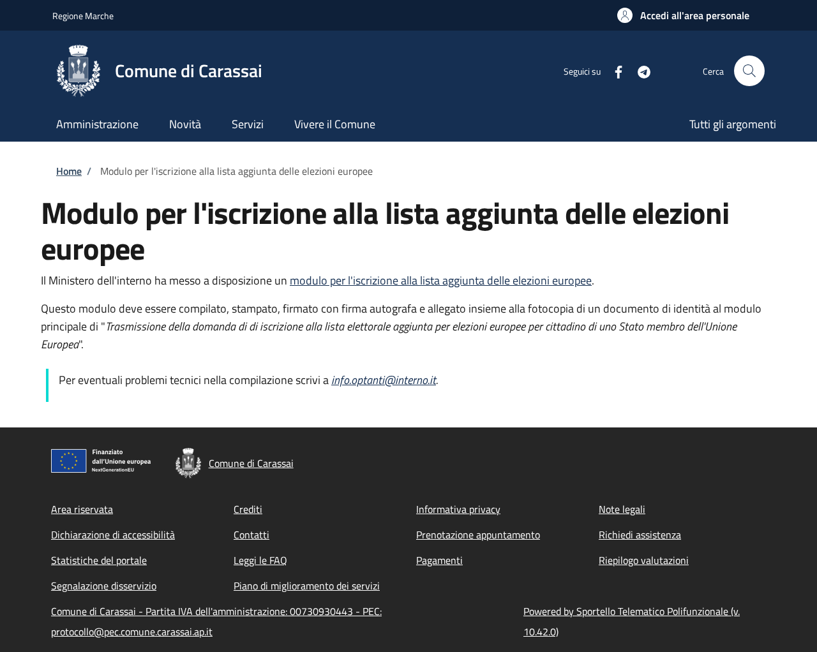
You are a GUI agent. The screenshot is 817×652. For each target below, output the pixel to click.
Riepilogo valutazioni (644, 560)
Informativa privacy (458, 509)
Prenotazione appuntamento (478, 534)
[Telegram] (639, 70)
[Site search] (749, 71)
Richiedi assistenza (640, 534)
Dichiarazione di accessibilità (113, 534)
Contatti (251, 534)
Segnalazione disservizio (103, 585)
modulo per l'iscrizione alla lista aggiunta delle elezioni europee (441, 280)
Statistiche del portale (99, 560)
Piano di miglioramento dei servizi (307, 585)
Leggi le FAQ (260, 560)
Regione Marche (83, 15)
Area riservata (82, 509)
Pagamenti (439, 560)
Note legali (622, 509)
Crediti (248, 509)
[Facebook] (613, 70)
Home (69, 171)
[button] (683, 15)
